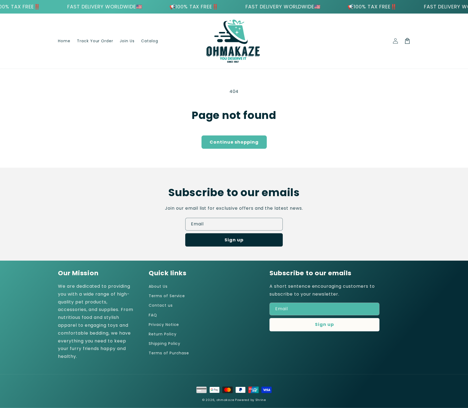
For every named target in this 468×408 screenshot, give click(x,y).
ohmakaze (225, 400)
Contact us (161, 305)
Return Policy (162, 334)
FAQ (153, 315)
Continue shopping (234, 142)
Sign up (234, 240)
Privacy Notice (164, 324)
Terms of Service (167, 296)
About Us (158, 286)
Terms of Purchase (169, 353)
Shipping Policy (164, 343)
